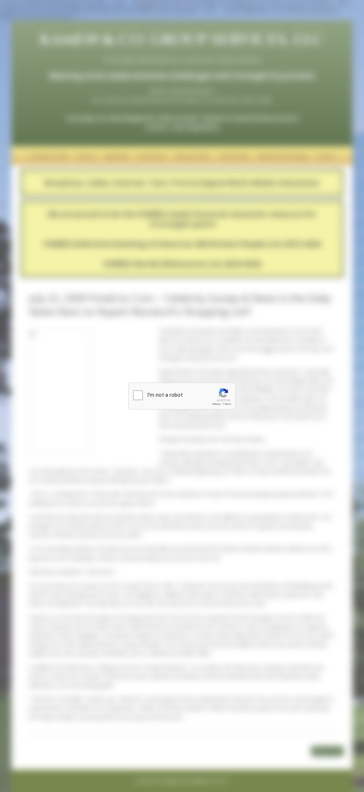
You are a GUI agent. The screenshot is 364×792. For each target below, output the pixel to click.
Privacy (216, 404)
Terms (227, 404)
